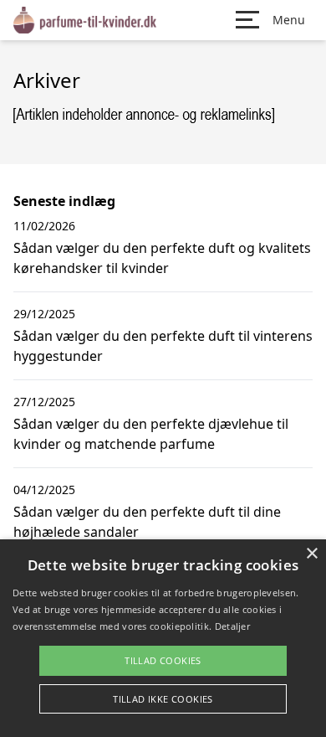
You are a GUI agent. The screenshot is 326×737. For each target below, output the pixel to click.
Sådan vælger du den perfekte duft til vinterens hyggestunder (163, 346)
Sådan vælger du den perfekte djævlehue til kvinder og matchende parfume (150, 434)
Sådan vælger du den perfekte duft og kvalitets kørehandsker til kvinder (162, 258)
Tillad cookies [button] (163, 660)
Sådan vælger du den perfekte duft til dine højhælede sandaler (147, 521)
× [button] (311, 554)
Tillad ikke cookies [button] (163, 699)
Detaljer (232, 626)
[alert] (163, 638)
